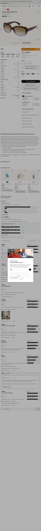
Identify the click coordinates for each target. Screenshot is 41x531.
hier (22, 278)
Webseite (18, 275)
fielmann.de (25, 267)
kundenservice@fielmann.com (14, 277)
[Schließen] (31, 250)
